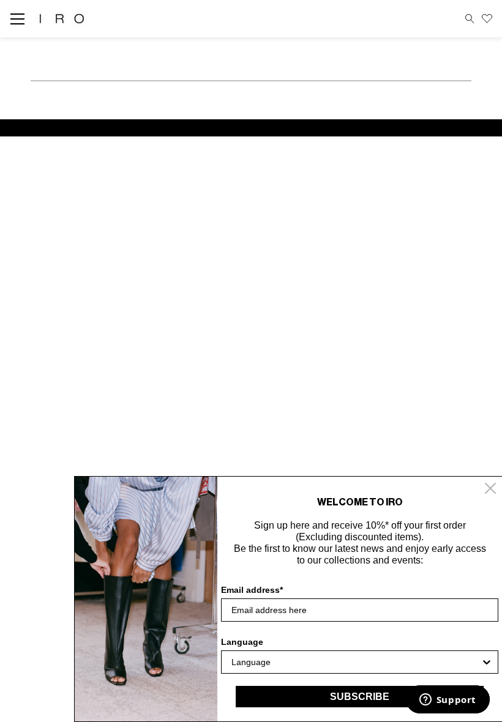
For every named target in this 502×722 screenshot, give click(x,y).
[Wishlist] (487, 18)
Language (242, 642)
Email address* (252, 590)
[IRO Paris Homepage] (62, 18)
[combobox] (356, 662)
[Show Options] (487, 662)
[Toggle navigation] (21, 18)
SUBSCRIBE (359, 696)
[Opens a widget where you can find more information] (447, 700)
